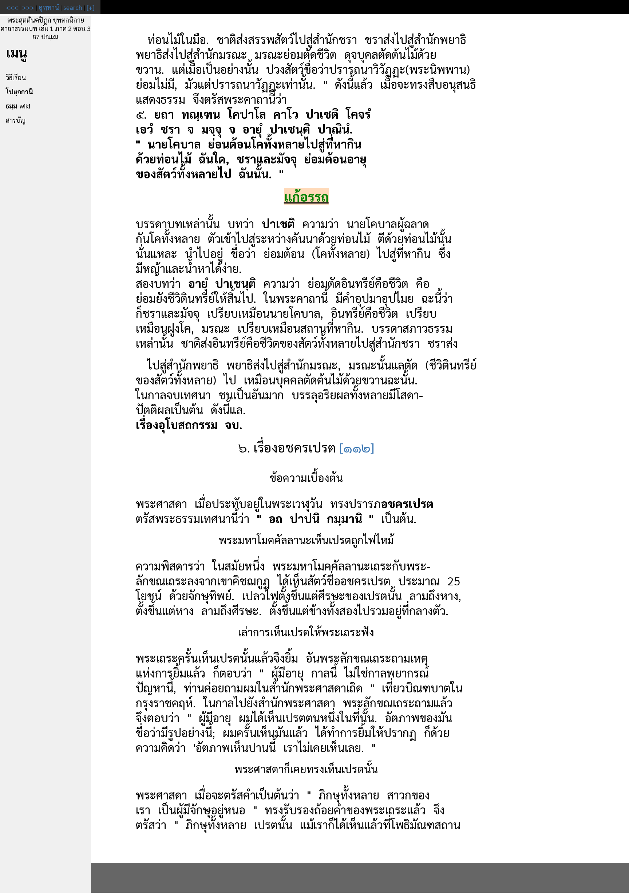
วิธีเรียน (16, 77)
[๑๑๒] (356, 447)
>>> (28, 7)
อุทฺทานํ (49, 7)
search (72, 7)
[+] (91, 7)
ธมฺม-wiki (18, 106)
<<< (12, 7)
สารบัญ (15, 120)
